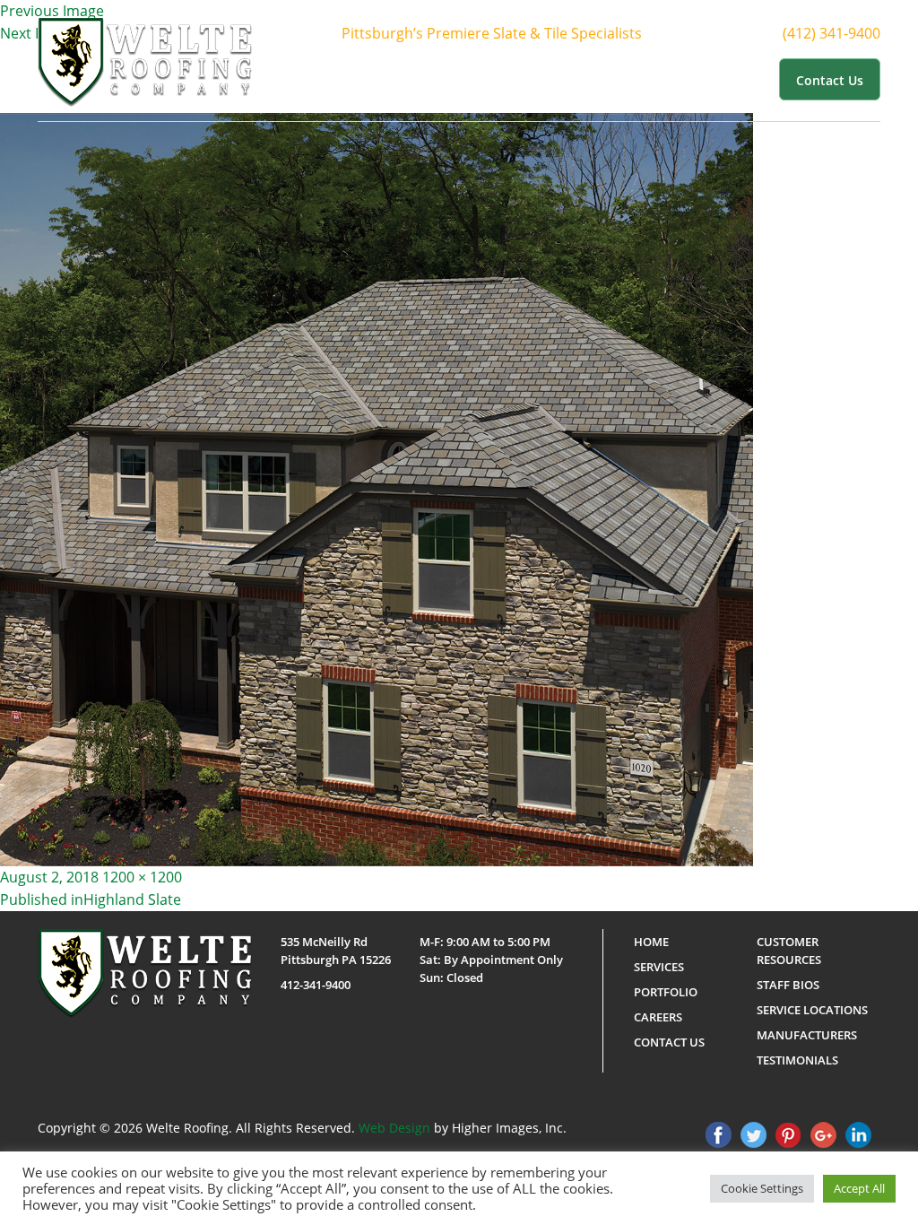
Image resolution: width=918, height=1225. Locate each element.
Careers (658, 1017)
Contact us (829, 80)
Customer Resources (691, 79)
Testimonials (797, 1060)
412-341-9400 (316, 985)
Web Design (394, 1127)
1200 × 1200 (142, 877)
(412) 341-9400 (831, 33)
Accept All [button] (859, 1188)
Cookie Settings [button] (762, 1188)
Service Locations (812, 1010)
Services (503, 79)
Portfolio (580, 79)
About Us (425, 79)
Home (370, 79)
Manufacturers (807, 1035)
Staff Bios (788, 985)
